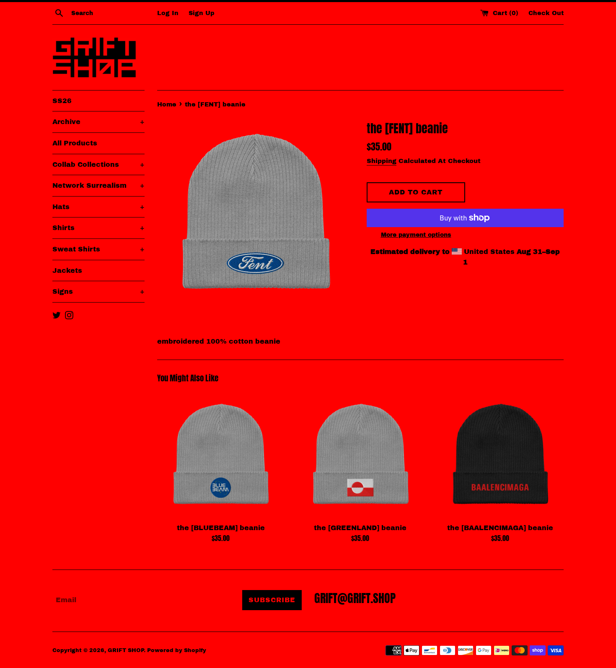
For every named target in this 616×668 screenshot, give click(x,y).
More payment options (416, 235)
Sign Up (202, 13)
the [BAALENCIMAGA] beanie (500, 527)
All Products (74, 143)
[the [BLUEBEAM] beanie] (220, 454)
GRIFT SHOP (126, 650)
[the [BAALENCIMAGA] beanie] (500, 454)
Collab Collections (98, 164)
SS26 (62, 100)
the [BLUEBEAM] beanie (221, 527)
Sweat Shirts (98, 249)
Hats (98, 206)
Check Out (546, 13)
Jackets (67, 270)
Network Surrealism (98, 185)
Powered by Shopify (176, 650)
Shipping (381, 161)
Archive (98, 121)
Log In (168, 13)
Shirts (98, 227)
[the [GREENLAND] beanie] (360, 454)
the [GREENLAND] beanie (360, 527)
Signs (98, 291)
